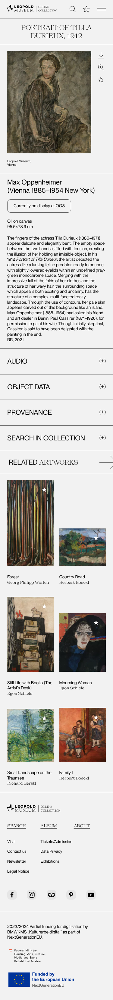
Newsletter (16, 861)
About (82, 825)
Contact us (17, 851)
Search (16, 825)
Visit (11, 841)
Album (48, 825)
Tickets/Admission (56, 841)
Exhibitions (49, 861)
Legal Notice (18, 871)
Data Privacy (51, 851)
